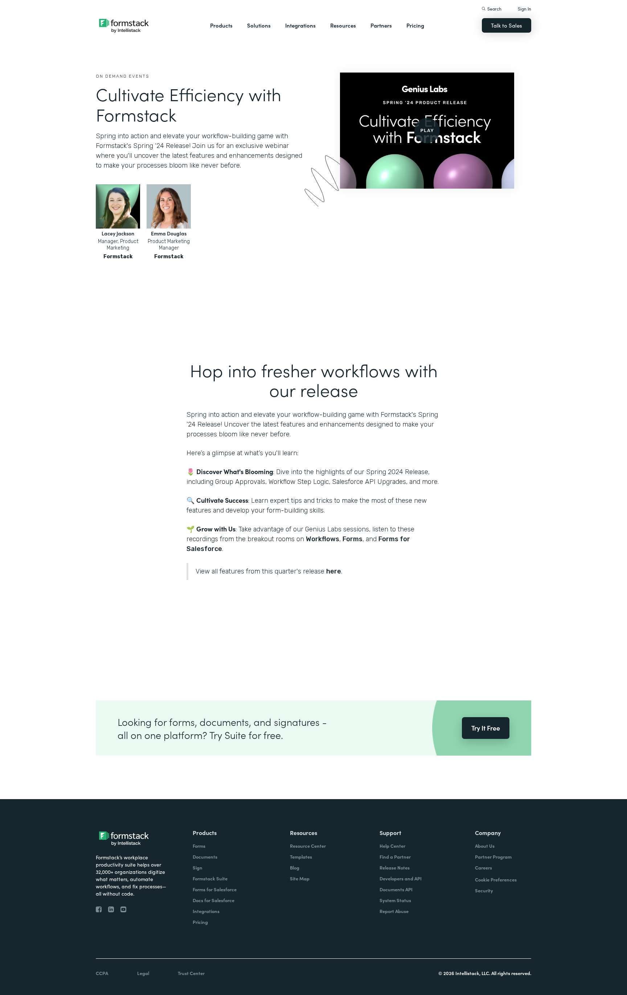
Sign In (524, 8)
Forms (352, 539)
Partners (381, 25)
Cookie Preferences (496, 879)
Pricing (415, 25)
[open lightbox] (427, 131)
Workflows (322, 539)
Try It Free (485, 727)
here (333, 571)
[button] (221, 25)
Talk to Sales (506, 25)
